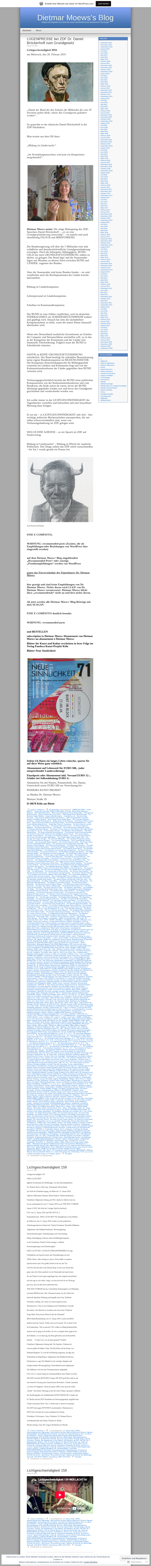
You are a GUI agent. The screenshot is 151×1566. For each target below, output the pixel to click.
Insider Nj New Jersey (57, 997)
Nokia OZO (53, 1054)
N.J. (64, 1048)
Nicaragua (30, 1054)
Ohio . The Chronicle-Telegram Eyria (74, 1057)
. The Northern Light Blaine (72, 887)
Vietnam (58, 1139)
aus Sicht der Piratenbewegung (69, 1434)
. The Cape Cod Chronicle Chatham (56, 835)
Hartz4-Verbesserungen (41, 1447)
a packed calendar (64, 923)
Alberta (75, 926)
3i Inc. (90, 920)
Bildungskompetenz (43, 944)
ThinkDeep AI (31, 1122)
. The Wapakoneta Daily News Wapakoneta (62, 913)
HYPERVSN (31, 994)
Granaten (66, 983)
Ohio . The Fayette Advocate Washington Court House (59, 1058)
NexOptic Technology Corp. (83, 1053)
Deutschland (65, 962)
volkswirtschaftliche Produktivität (42, 1140)
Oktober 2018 (105, 168)
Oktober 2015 (105, 243)
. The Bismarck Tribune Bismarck (72, 830)
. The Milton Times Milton (49, 881)
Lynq (61, 1019)
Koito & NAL (35, 1006)
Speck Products (44, 1101)
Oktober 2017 (105, 193)
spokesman (60, 1101)
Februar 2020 (105, 135)
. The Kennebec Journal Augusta (58, 873)
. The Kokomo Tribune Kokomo (81, 873)
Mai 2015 (104, 253)
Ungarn (52, 1130)
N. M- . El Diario (39, 1040)
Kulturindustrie (54, 1007)
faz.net (84, 1443)
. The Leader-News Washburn (78, 874)
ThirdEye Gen (41, 1122)
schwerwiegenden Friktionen (51, 1090)
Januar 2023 (105, 63)
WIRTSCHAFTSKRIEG (34, 1150)
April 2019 (104, 156)
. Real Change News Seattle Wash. (59, 819)
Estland (76, 970)
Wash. (86, 1142)
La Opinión (72, 1007)
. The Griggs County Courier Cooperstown (69, 861)
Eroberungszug (45, 970)
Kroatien (46, 1007)
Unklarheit (70, 1130)
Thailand (30, 1109)
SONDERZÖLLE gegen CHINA (43, 1100)
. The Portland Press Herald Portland (61, 890)
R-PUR (81, 1075)
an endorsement (64, 929)
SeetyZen (75, 1090)
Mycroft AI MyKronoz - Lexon (53, 1033)
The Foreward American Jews (67, 1113)
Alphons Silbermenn (108, 365)
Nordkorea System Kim (80, 1054)
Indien (38, 997)
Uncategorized (54, 809)
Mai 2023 (104, 55)
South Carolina (80, 1100)
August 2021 (105, 98)
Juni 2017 (104, 201)
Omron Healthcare (71, 1059)
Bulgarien (30, 949)
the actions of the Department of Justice (47, 1109)
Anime (103, 367)
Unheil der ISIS (61, 1130)
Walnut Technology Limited (74, 1142)
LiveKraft (40, 1015)
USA (78, 1134)
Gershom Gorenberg (108, 373)
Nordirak (69, 1054)
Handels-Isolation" (84, 985)
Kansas (69, 1004)
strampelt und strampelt (41, 1103)
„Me (35, 939)
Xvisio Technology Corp (62, 1152)
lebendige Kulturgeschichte (61, 1010)
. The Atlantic (56, 827)
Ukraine (56, 1129)
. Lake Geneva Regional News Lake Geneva (49, 817)
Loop (40, 1017)
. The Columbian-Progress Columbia (78, 839)
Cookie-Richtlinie (90, 1562)
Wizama (29, 1152)
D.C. (71, 957)
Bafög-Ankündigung (51, 1435)
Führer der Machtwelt (80, 973)
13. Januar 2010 (68, 1430)
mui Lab (63, 1032)
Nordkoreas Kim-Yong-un (35, 1056)
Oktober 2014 (105, 267)
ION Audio (48, 999)
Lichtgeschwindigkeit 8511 (51, 1014)
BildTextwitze (68, 1437)
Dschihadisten (70, 967)
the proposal (41, 1118)
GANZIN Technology (82, 978)
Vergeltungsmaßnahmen (43, 1137)
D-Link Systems (64, 957)
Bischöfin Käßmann (33, 1438)
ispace (52, 1002)
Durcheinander (81, 967)
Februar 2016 (105, 234)
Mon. (62, 1028)
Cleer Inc (56, 952)
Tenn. (60, 1108)
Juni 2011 (104, 311)
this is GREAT (51, 1122)
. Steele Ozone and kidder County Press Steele (47, 822)
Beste (83, 942)
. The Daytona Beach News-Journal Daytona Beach (60, 847)
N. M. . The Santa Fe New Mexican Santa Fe (65, 1040)
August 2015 (105, 247)
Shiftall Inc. (76, 1095)
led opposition (76, 1010)
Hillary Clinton (76, 989)
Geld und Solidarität (46, 980)
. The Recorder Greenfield (48, 897)
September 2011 (106, 305)
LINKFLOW (80, 1014)
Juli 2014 (104, 274)
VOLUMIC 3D (73, 1140)
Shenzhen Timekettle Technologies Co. (58, 1095)
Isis (55, 1001)
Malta (44, 1020)
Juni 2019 (104, 152)
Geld (36, 980)
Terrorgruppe (72, 1108)
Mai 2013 (104, 292)
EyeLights (30, 973)
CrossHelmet (38, 957)
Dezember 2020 (106, 115)
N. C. (66, 1033)
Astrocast (87, 933)
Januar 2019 (105, 162)
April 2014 (104, 280)
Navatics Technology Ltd (77, 1049)
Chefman (55, 950)
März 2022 (104, 84)
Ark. (87, 931)
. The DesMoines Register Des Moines (71, 852)
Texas (88, 1108)
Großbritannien (32, 985)
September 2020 (107, 121)
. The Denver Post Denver (48, 852)
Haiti (48, 985)
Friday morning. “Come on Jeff (37, 978)
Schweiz (38, 1090)
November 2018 (106, 166)
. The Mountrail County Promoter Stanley (48, 884)
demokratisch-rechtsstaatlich (63, 960)
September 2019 (107, 146)
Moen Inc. (55, 1028)
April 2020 (104, 131)
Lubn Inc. (57, 1017)
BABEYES (47, 939)
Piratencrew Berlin (33, 1451)
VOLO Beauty (59, 1140)
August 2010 (105, 325)
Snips (47, 1098)
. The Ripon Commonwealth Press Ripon (73, 899)
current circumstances (50, 957)
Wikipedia (104, 398)
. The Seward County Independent (53, 903)
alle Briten (82, 926)
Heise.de (53, 1447)
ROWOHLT (37, 1453)
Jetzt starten (103, 4)
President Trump (52, 1072)
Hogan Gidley (35, 993)
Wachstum (50, 1142)
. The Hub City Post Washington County (53, 869)
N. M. (47, 1040)
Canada (66, 949)
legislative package (33, 1012)
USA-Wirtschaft (86, 1134)
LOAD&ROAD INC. (69, 1015)
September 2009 (107, 348)
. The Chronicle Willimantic (56, 839)
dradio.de (84, 1442)
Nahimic (65, 1049)
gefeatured (30, 980)
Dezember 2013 (106, 288)
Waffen (57, 1142)
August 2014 (105, 272)
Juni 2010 (104, 329)
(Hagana (30, 813)
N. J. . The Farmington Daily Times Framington (55, 1038)
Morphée (86, 1028)
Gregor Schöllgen (107, 375)
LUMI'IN (78, 1017)
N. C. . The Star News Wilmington (80, 1033)
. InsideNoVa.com (69, 816)
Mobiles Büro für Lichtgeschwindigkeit (114, 386)
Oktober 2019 (105, 144)
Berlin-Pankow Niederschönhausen (70, 1435)
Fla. (81, 975)
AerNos (33, 926)
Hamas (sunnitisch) (57, 985)
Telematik (30, 1457)
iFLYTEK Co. (73, 994)
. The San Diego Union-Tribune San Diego (56, 902)
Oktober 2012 (105, 298)
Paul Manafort (42, 1066)
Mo (79, 1027)
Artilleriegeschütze (53, 933)
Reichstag (48, 1079)
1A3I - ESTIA (43, 920)
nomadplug (61, 1054)
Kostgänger (89, 1006)
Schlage (55, 1088)
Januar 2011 (105, 321)
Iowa (54, 999)
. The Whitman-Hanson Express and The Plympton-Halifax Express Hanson (57, 914)
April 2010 (104, 334)
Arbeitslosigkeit (32, 1434)
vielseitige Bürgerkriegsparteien (44, 1139)
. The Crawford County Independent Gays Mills (67, 843)
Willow (78, 1148)
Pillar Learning (83, 1067)
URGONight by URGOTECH (71, 1132)
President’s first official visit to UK (70, 1072)
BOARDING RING (48, 947)
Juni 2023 (104, 53)
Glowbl (54, 983)
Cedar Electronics (36, 950)
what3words (31, 1148)
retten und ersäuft (33, 1082)
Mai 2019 (104, 154)
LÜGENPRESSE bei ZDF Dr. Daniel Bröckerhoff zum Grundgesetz (55, 41)
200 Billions (59, 920)
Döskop (37, 1440)
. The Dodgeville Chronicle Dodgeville (51, 853)
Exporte (83, 972)
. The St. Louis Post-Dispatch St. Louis (50, 908)
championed (47, 950)
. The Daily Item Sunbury (83, 847)
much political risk (54, 1032)
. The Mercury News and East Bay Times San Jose (69, 879)
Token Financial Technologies (49, 1124)
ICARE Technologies (49, 994)
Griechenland (82, 983)
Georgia (56, 980)
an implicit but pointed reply (80, 929)
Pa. (64, 1062)
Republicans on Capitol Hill (81, 1080)
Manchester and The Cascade (57, 1020)
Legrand (43, 1012)
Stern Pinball (69, 1101)
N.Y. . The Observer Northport (52, 1049)
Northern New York (51, 1056)
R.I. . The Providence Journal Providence (67, 1077)
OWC (60, 1062)
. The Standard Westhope (73, 908)
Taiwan (29, 1106)
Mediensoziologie (107, 384)
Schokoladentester (72, 1088)
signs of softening (46, 1096)
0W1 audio (80, 918)
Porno (103, 392)
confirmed (70, 954)
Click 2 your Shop (66, 952)
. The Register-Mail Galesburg (68, 897)
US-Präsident (85, 1132)
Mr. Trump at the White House (37, 1032)
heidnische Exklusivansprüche (37, 989)
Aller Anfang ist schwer (58, 1432)
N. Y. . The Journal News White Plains (61, 1045)
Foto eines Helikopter (62, 976)
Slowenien (70, 1096)
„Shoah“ (40, 1435)
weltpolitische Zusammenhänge (66, 1147)
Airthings (43, 926)
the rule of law (51, 1118)
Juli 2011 (104, 309)
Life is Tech (64, 1014)
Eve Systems (69, 972)
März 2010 (104, 336)
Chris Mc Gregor (79, 1438)
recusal (42, 1079)
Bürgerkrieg (88, 939)
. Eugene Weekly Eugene (53, 816)
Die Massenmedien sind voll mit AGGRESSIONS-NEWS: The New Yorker (61, 963)
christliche (36, 952)
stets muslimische (81, 1101)
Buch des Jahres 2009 (65, 1438)
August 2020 (105, 123)
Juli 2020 (104, 125)
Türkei (74, 1106)
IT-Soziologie (105, 377)
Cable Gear (43, 949)
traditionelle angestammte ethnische (47, 1126)
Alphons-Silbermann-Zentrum (76, 1432)
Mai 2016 (104, 228)
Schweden (30, 1090)
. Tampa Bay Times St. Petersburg (59, 824)
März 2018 (104, 183)
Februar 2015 (105, 259)
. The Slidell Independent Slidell (76, 903)
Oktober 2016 (105, 218)
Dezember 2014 (106, 263)
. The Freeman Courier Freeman (61, 858)
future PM (71, 978)
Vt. (45, 1142)
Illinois (83, 994)
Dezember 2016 (106, 214)
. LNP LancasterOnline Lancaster (76, 817)
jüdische (43, 1004)
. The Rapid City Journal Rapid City (60, 895)
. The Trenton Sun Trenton (80, 912)
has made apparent (44, 986)
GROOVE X (42, 985)
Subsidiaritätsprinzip (57, 1103)
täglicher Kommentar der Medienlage (79, 1455)
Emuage (77, 968)
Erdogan (36, 970)
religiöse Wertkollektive (60, 1079)
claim (50, 952)
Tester (80, 1108)
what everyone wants (85, 1147)
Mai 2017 (104, 204)
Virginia (64, 1139)
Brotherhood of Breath (48, 1438)
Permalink (68, 1153)
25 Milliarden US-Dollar (71, 920)
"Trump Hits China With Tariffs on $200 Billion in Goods (52, 811)
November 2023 (106, 45)
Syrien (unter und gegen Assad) (77, 1105)
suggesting (75, 1103)
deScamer (32, 962)
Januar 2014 (105, 286)
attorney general (43, 934)
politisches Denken (62, 1070)
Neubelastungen (71, 1450)
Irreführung (61, 1447)
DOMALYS (73, 965)
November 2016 (106, 216)
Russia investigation (33, 1083)
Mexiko (34, 1025)
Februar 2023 (105, 61)
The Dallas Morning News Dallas (46, 1113)
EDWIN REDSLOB (33, 1443)
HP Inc (58, 993)
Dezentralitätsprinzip (77, 962)
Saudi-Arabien (50, 1087)
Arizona (82, 931)
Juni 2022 (104, 78)
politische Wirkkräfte (49, 1070)
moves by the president (49, 1030)
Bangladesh (56, 939)
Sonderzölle (59, 1100)
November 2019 (106, 142)
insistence (68, 997)
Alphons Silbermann (108, 363)
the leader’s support (42, 1114)
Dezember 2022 (106, 65)
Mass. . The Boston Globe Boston (38, 1022)
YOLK (82, 1152)
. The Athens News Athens (43, 827)
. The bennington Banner (51, 830)
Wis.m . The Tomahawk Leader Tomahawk (61, 1150)
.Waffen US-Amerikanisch (67, 918)
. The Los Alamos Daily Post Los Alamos (64, 876)
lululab (64, 1017)
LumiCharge (86, 1017)
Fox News (73, 976)
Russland (44, 1083)
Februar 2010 (105, 338)
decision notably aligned (77, 959)
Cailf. (49, 949)
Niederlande (39, 1054)
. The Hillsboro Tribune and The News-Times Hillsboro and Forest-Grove (57, 868)
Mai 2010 (104, 331)
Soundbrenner (69, 1100)
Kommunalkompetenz (47, 1006)
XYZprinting (75, 1152)
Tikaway (60, 1122)
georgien (79, 980)
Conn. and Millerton (86, 954)
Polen (70, 1069)
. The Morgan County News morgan (58, 882)
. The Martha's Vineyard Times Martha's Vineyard (73, 877)
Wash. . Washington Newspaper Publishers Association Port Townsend (51, 1143)
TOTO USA (31, 1126)
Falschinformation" (47, 973)
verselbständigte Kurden (72, 1137)
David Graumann (107, 369)
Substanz (67, 1103)
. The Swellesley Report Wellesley (80, 910)
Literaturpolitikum (63, 1448)
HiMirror (84, 989)
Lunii (28, 1019)
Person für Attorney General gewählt (45, 1067)
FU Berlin (77, 1445)
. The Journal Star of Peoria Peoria (56, 871)
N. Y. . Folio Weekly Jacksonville (56, 1041)
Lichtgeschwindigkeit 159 (47, 1167)
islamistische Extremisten (35, 1002)
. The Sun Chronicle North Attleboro (56, 910)
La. (70, 1009)
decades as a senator (51, 959)
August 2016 (105, 222)
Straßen (29, 1103)
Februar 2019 (105, 160)
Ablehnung (65, 925)
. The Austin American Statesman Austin (75, 827)
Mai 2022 (104, 80)
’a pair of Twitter (63, 937)
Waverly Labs (44, 1145)
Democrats (49, 960)
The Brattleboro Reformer (60, 1111)
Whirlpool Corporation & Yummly (52, 1148)
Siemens (36, 1096)
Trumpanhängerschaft (50, 1127)
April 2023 (104, 57)
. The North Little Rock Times (52, 887)
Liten (34, 1015)
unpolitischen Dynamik (82, 1130)
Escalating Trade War (66, 970)
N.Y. (67, 1048)
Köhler (75, 1004)
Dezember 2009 (106, 342)
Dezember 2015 (106, 239)
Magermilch (67, 1019)
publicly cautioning (68, 1074)
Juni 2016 (104, 226)
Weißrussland (54, 1145)
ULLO (62, 1129)
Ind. (33, 997)
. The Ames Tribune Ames (40, 826)
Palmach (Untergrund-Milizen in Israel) (39, 1064)
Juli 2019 (104, 150)
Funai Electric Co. (61, 978)
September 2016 (107, 220)
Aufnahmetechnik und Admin (47, 1434)
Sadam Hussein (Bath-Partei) (60, 1085)
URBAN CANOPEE (54, 1132)
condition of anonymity (58, 954)
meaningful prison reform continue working (57, 1023)
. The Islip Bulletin (37, 871)
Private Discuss (47, 1074)
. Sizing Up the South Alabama (62, 821)
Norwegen (61, 1056)
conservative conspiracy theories (55, 955)
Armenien (37, 933)
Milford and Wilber (63, 1025)
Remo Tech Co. (81, 1079)
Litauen (29, 1015)
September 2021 (107, 96)
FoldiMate (37, 976)
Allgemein (104, 361)
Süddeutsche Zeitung (70, 1087)
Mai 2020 (104, 129)
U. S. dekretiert (48, 1129)
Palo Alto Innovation (60, 1064)
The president (31, 1118)
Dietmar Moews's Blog (75, 17)
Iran (33, 1001)
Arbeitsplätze (45, 931)
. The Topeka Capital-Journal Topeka (57, 912)
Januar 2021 (105, 113)
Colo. (74, 952)
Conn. (76, 954)
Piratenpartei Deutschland (49, 1451)
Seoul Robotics (32, 1095)
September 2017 (107, 195)
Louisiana (46, 1017)
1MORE (51, 920)
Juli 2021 (104, 100)
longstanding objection (84, 1015)
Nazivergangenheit (58, 1450)
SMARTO (41, 1098)
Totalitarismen (85, 1124)
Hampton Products (70, 985)
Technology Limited (39, 1108)
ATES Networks (32, 934)
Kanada (63, 1004)
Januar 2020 (105, 137)
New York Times (44, 1053)
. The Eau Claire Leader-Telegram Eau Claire (57, 855)
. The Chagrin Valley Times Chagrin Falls (70, 837)
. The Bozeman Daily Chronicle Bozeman (78, 832)
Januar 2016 (105, 237)
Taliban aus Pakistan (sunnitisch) (43, 1106)
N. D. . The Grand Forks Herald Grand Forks (46, 1035)
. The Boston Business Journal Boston (50, 832)
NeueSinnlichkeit (32, 1053)
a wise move (44, 925)
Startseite (26, 30)
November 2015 (106, 241)
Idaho (59, 994)
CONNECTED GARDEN (35, 955)
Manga (103, 381)
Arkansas (30, 933)
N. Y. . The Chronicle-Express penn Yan (66, 1043)
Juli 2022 (104, 76)
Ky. (61, 1007)
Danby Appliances (80, 957)
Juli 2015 (104, 249)
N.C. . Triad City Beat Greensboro (50, 1048)
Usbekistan (30, 1135)
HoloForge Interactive (48, 993)
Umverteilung (53, 1457)
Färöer (69, 973)
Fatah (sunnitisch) (60, 973)
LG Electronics (77, 1012)
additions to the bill (75, 925)
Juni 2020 (104, 127)
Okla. (62, 1059)
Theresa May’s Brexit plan (79, 1121)
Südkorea (82, 1087)
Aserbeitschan (78, 933)
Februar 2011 (105, 319)
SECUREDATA (67, 1090)
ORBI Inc (38, 1061)
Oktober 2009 (105, 346)
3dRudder (83, 920)
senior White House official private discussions (69, 1093)
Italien (66, 1002)
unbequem (68, 1129)
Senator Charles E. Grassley (46, 1092)
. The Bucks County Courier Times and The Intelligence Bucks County (60, 833)
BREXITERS (81, 947)
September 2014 (107, 270)
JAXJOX (36, 1004)
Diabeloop (88, 962)
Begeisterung (37, 941)
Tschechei (61, 1127)
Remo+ (89, 1079)
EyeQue (37, 973)
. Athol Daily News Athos (42, 813)
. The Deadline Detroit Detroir (72, 848)
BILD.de (60, 1437)
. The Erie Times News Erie (53, 856)
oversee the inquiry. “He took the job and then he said (64, 1061)
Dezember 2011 (106, 303)
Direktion (41, 1442)
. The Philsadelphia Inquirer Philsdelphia (77, 889)
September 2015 (107, 245)
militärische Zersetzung (34, 1027)
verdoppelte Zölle (53, 1135)
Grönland (74, 983)
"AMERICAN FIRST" (79, 809)
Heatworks (84, 988)
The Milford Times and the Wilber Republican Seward (73, 1116)
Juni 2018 (104, 177)
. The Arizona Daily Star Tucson (60, 826)
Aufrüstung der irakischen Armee (47, 936)
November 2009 (106, 344)
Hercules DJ (57, 989)
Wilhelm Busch (106, 400)
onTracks (81, 1059)
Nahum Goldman (107, 390)
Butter (36, 949)
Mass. (88, 1020)
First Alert (76, 975)
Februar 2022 (105, 86)
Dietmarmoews (55, 965)
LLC (61, 1015)
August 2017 (105, 197)
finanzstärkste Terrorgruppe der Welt (39, 975)
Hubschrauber (66, 993)
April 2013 (104, 294)
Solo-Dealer (89, 1098)
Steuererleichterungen (58, 1455)
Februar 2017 (105, 210)
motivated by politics (34, 1030)
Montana (67, 1028)
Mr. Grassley (62, 1030)
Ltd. (52, 1017)
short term (84, 1095)
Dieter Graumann (107, 371)
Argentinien (71, 931)
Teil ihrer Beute (52, 1108)
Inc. (62, 996)
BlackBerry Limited (63, 946)
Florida (86, 975)
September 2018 (107, 170)
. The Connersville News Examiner (45, 842)
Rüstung (36, 1079)
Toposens (76, 1124)
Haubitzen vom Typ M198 (60, 986)
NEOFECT (49, 1051)
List (86, 1014)
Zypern (58, 1153)
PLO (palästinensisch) (59, 1069)
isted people (59, 1002)
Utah (36, 1135)
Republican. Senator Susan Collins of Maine (56, 1080)
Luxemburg (48, 1019)
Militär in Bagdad (80, 1025)
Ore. (43, 1061)
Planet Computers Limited (42, 1069)
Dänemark (39, 959)
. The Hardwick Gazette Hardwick (70, 863)
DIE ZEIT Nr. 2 (85, 1440)
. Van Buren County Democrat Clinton (62, 916)
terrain (65, 1108)
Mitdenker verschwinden (68, 1027)
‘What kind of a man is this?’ (41, 937)
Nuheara (37, 1057)
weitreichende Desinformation (81, 1145)
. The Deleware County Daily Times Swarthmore (60, 850)
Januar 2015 (105, 261)
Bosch (67, 947)
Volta (66, 1140)
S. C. (50, 1083)
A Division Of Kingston (73, 921)
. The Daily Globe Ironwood (75, 845)
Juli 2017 (104, 199)
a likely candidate (51, 923)
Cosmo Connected (73, 955)
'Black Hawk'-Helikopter (79, 811)
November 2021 (106, 92)
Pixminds (30, 1069)
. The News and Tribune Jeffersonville (47, 886)
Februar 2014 (105, 284)
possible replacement (77, 1070)
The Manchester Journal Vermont (43, 1116)
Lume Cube (71, 1017)
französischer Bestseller (65, 1445)
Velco (44, 1135)
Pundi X (60, 1075)
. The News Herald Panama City (72, 886)
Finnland (69, 975)
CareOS (72, 949)
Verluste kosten (57, 1137)
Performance (82, 1450)
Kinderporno (105, 379)
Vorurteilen (39, 1142)
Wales (62, 1142)
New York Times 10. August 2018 (62, 1053)
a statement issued (77, 923)
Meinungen (85, 1023)
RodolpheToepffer (107, 394)
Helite (50, 989)
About (38, 30)
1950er (77, 1430)
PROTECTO (57, 1074)
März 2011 (104, 317)
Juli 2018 (104, 175)
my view (40, 1033)
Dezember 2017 (106, 189)
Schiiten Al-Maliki (45, 1088)
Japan (76, 1002)
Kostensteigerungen (83, 1447)
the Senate (61, 1118)
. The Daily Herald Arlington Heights (62, 847)
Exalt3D (77, 972)
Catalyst (79, 949)
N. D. (28, 1035)
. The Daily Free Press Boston (55, 845)
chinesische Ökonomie (67, 950)
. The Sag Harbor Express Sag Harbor (62, 900)
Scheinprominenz (66, 1453)
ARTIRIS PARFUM (66, 933)
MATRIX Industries (68, 1022)
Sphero (53, 1101)
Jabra (71, 1002)
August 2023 (105, 49)
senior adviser (47, 1093)
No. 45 (46, 1054)
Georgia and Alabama (67, 980)
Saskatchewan (39, 1087)
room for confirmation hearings (66, 1082)
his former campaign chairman (55, 991)
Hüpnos (72, 986)
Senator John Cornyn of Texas (67, 1092)
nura (42, 1057)
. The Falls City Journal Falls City (74, 856)
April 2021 (104, 106)
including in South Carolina (73, 996)
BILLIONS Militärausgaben (60, 944)
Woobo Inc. (50, 1152)
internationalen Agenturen (36, 999)
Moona (79, 1028)
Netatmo (56, 1051)
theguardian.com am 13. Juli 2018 (48, 1121)
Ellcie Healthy (68, 968)
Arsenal (43, 933)
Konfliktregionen (61, 1006)
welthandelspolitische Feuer (45, 1147)
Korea (82, 1006)
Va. (40, 1135)
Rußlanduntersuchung (85, 1082)
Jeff (54, 1004)
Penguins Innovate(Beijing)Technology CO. (62, 1066)
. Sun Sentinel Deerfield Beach (75, 822)
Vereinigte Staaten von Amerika (70, 1135)
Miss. (58, 1027)
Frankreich (81, 976)
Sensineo (89, 1093)
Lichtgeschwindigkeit (34, 1014)
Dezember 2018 (106, 164)
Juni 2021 (104, 102)
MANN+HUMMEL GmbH (77, 1020)
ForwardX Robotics (47, 976)
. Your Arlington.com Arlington (48, 918)
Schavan (56, 1453)
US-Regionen (54, 1134)
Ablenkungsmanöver (34, 1432)
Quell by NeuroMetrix (71, 1075)
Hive (28, 993)
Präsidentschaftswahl (39, 1072)
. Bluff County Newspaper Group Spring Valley (66, 813)
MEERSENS (76, 1023)
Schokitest (61, 1088)
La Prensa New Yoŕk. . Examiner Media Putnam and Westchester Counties (59, 1008)
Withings (89, 1150)
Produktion (62, 1451)
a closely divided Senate (57, 921)
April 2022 (104, 82)
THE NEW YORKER (41, 1457)
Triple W (63, 1126)
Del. (40, 960)
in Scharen (56, 996)
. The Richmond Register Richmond (47, 899)
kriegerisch (38, 1007)
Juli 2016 (104, 224)
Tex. (83, 1108)
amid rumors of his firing (50, 929)
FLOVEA (30, 976)
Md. (83, 1022)
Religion (72, 1079)
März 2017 (104, 208)
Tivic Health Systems (70, 1122)
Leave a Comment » (37, 809)
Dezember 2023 (106, 42)
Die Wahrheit (68, 1440)
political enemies (78, 1069)
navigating (30, 1051)
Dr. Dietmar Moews (50, 967)
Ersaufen (55, 970)
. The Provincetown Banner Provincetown (49, 892)
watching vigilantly (33, 1145)
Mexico (29, 1025)
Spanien (35, 1101)
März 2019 (104, 158)
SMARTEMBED (32, 1098)
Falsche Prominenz (46, 1443)
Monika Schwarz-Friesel (109, 388)
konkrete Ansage (73, 1006)
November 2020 (106, 117)
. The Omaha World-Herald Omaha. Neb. (49, 889)
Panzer (70, 1064)
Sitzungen (55, 1096)
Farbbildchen (58, 1443)
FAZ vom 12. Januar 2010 (73, 1443)
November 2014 (106, 265)
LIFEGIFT (72, 1014)
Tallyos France (60, 1106)
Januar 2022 (105, 88)
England (30, 970)
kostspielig (30, 1007)
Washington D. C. (82, 1143)
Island (47, 1002)
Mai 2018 (104, 179)
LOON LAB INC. (32, 1017)
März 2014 (104, 282)
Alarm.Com (69, 926)
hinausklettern (31, 991)
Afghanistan (45, 1432)
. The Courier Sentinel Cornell (68, 842)
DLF (45, 1442)
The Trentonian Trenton (41, 1119)
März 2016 (104, 232)
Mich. (46, 1025)
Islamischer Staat (63, 1001)
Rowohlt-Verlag (47, 1453)
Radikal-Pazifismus (73, 1451)
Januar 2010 (105, 340)
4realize (29, 921)
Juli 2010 (104, 327)
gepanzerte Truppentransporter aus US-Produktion (55, 981)
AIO (38, 926)
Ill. (79, 994)
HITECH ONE (85, 991)
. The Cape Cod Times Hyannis (79, 835)
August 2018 (105, 173)
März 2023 (104, 59)
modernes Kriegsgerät (44, 1028)
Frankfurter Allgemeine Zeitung (45, 1445)
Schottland (83, 1088)
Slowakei (63, 1096)
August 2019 (105, 148)
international (84, 997)
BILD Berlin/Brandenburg (47, 1437)
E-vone (36, 968)
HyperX (38, 994)
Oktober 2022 (105, 69)
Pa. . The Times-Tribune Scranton (77, 1062)
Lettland (50, 1012)
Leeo (84, 1010)
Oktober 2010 (105, 323)
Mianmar (41, 1025)
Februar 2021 (105, 111)
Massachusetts (56, 1022)
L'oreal (65, 1007)
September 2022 (107, 71)
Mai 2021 (104, 104)
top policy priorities (66, 1124)
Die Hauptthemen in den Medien (52, 1440)
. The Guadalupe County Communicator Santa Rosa (57, 862)
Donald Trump (38, 967)
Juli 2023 (104, 51)
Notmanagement (71, 1056)
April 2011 (104, 315)
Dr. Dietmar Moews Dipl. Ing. (70, 1442)
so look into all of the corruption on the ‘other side (67, 1098)
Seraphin (41, 1095)
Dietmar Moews (44, 965)
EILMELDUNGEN (58, 968)
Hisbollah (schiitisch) (72, 991)
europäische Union (57, 972)
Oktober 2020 (105, 119)
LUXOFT (55, 1019)
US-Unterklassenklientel (68, 1134)
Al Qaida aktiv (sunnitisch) (55, 926)
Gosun (60, 983)
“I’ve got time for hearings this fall (80, 937)
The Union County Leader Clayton (61, 1119)
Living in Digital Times (51, 1015)
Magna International (79, 1019)
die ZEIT (76, 1440)
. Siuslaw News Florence (43, 821)
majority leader (37, 1020)
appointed (36, 931)
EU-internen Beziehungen (41, 972)
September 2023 (107, 47)
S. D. (54, 1083)
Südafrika (59, 1087)
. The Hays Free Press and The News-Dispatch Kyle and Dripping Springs (64, 864)
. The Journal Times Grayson (78, 871)
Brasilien (73, 947)
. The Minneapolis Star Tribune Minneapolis (73, 881)
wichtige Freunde (69, 1148)
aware (74, 936)
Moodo (73, 1028)
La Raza (66, 1009)
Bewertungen (31, 944)
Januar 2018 (105, 187)
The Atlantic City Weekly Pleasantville (74, 1109)
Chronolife (44, 952)
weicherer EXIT (65, 1145)
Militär (72, 1025)
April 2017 (104, 206)
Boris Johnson (60, 947)
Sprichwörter (45, 1455)
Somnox (29, 1100)
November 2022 (106, 67)
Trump (69, 1126)
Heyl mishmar (66, 989)
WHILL (38, 1148)
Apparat (89, 1432)
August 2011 (105, 307)
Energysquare (86, 968)
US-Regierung (44, 1134)
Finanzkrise (31, 1445)
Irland (51, 1001)
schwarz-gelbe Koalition (81, 1453)
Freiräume (89, 976)
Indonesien (45, 997)
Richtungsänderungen (47, 1082)
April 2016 (104, 230)
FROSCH (51, 978)
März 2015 (104, 257)
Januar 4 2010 (71, 1447)
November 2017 (106, 191)
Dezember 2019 (106, 140)
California (59, 949)
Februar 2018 (105, 185)
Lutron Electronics (37, 1019)
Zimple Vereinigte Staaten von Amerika (41, 1153)
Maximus (78, 1022)
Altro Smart (36, 928)
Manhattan (47, 1450)
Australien (62, 936)
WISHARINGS (81, 1150)
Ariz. (77, 931)
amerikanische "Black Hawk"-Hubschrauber (54, 928)
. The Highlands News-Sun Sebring (57, 866)
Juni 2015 (104, 251)
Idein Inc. (65, 994)
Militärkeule (47, 1027)
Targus (68, 1106)
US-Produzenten (32, 1134)
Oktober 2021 (105, 94)
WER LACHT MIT (64, 1457)
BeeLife (29, 941)
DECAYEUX (64, 959)
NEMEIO (42, 1051)
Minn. (53, 1027)
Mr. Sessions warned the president (79, 1030)
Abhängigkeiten (55, 925)
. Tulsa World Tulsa (42, 916)
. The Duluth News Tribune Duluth (76, 853)
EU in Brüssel (84, 970)
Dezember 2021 (106, 90)
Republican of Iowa (33, 1080)
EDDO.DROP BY (45, 968)
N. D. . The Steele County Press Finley (52, 1036)
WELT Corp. (31, 1147)
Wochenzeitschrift (39, 1152)
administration (88, 925)
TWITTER (38, 1129)
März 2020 (104, 133)
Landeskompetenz (79, 1009)
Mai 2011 (104, 313)
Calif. (53, 949)
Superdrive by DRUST (58, 1105)
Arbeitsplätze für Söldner (58, 931)
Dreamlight (61, 967)
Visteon (76, 1139)
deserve (40, 962)
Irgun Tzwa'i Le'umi (42, 1001)
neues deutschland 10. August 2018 (72, 1051)
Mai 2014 (104, 278)
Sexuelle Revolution (33, 1455)
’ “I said (54, 937)
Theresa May (65, 1121)
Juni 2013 (104, 290)
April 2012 (104, 301)
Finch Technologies (58, 975)
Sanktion (74, 1085)
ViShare (70, 1139)
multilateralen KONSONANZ (76, 1032)
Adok (28, 926)
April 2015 (104, 255)
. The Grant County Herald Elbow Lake (72, 860)
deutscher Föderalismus (52, 962)
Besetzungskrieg (32, 1437)
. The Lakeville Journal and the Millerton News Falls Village (47, 874)
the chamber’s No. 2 (76, 1111)
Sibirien (29, 1096)
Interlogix (76, 997)
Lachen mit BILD (32, 1448)
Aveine (68, 936)
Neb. (36, 1051)
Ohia (55, 1057)
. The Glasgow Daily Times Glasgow (46, 860)
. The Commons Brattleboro (60, 840)
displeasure (65, 965)
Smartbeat (78, 1096)
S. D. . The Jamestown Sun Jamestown (70, 1083)
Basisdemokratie (77, 939)
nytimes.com (49, 1057)
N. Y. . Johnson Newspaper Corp (79, 1041)
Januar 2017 (105, 212)
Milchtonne (52, 1025)
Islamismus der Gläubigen (78, 1001)
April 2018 (104, 181)
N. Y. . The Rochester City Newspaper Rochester (61, 1046)
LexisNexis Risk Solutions (62, 1012)
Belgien (45, 941)
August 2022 (105, 73)
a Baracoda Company (40, 921)
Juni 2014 (104, 276)
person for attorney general (68, 1067)
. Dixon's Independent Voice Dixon (49, 814)
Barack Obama (66, 939)
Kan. (58, 1004)
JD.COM (49, 1004)
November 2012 (106, 296)
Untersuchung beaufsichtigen (37, 1132)
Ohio (59, 1057)
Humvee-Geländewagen (80, 993)
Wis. (44, 1150)
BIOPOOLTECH (50, 946)
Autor (82, 1434)
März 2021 (104, 109)
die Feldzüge (31, 963)
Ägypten (40, 939)
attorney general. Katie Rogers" (61, 934)
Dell (44, 960)
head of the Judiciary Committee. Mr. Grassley (64, 988)
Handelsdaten (31, 986)
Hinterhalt (40, 991)
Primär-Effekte (36, 1074)
